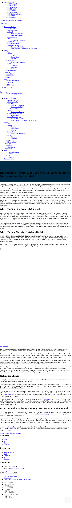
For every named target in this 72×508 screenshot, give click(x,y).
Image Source (4, 346)
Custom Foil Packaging (18, 40)
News (5, 441)
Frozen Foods (11, 60)
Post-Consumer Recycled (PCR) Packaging (24, 48)
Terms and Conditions (10, 476)
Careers (6, 443)
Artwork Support (9, 452)
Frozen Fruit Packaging (18, 62)
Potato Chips (15, 57)
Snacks (9, 53)
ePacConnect (11, 75)
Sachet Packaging (12, 37)
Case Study (7, 455)
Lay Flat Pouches (12, 28)
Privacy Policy (8, 478)
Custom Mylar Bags (13, 43)
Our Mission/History (13, 80)
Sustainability (8, 77)
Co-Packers (10, 69)
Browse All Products (10, 27)
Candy (9, 64)
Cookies (13, 55)
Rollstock (10, 32)
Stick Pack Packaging (17, 33)
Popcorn (13, 58)
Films (9, 38)
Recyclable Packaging (17, 47)
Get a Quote (3, 92)
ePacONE (10, 74)
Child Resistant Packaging (15, 42)
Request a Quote (8, 87)
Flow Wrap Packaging (17, 35)
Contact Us (10, 85)
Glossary (6, 459)
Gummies (14, 67)
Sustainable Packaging (14, 45)
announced (46, 399)
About (5, 79)
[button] (9, 2)
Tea (8, 52)
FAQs (5, 454)
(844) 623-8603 (5, 23)
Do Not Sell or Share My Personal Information (17, 479)
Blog (8, 84)
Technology (7, 72)
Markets (6, 50)
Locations (10, 82)
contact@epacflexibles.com (16, 468)
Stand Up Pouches (12, 30)
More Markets (11, 70)
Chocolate (14, 65)
